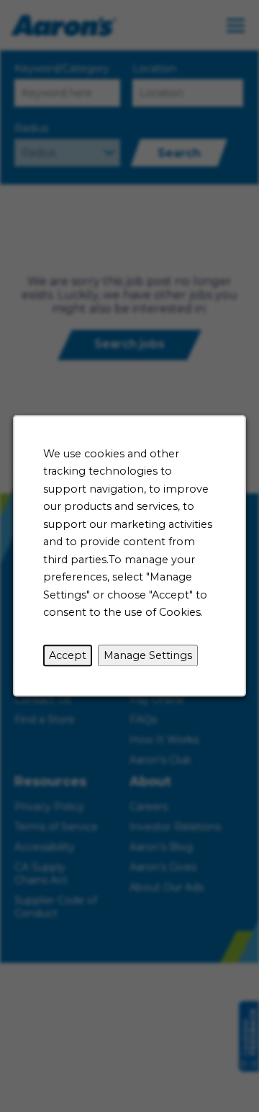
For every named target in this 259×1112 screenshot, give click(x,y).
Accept (67, 655)
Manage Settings (148, 655)
